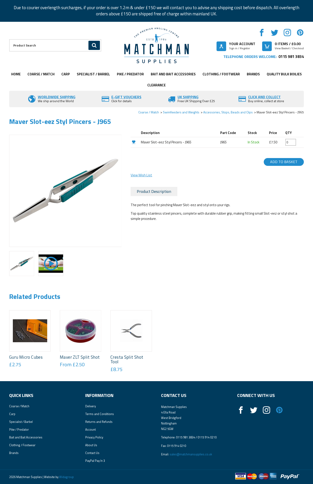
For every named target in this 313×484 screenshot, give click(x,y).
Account (90, 429)
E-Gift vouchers (126, 97)
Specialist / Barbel (93, 74)
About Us (91, 445)
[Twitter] (274, 32)
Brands (253, 74)
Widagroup (66, 477)
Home (16, 74)
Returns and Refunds (99, 421)
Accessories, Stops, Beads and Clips (228, 112)
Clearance (156, 85)
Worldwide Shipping (56, 97)
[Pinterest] (300, 32)
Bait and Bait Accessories (173, 74)
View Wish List (141, 175)
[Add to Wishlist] (135, 142)
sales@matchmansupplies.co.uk (191, 454)
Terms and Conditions (99, 414)
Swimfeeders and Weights (181, 112)
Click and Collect (264, 97)
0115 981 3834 (291, 56)
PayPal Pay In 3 (95, 460)
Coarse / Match (41, 74)
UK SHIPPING (188, 97)
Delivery (90, 406)
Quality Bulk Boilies (284, 74)
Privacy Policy (94, 437)
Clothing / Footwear (221, 74)
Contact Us (92, 453)
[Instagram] (287, 32)
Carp (65, 74)
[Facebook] (261, 32)
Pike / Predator (130, 74)
